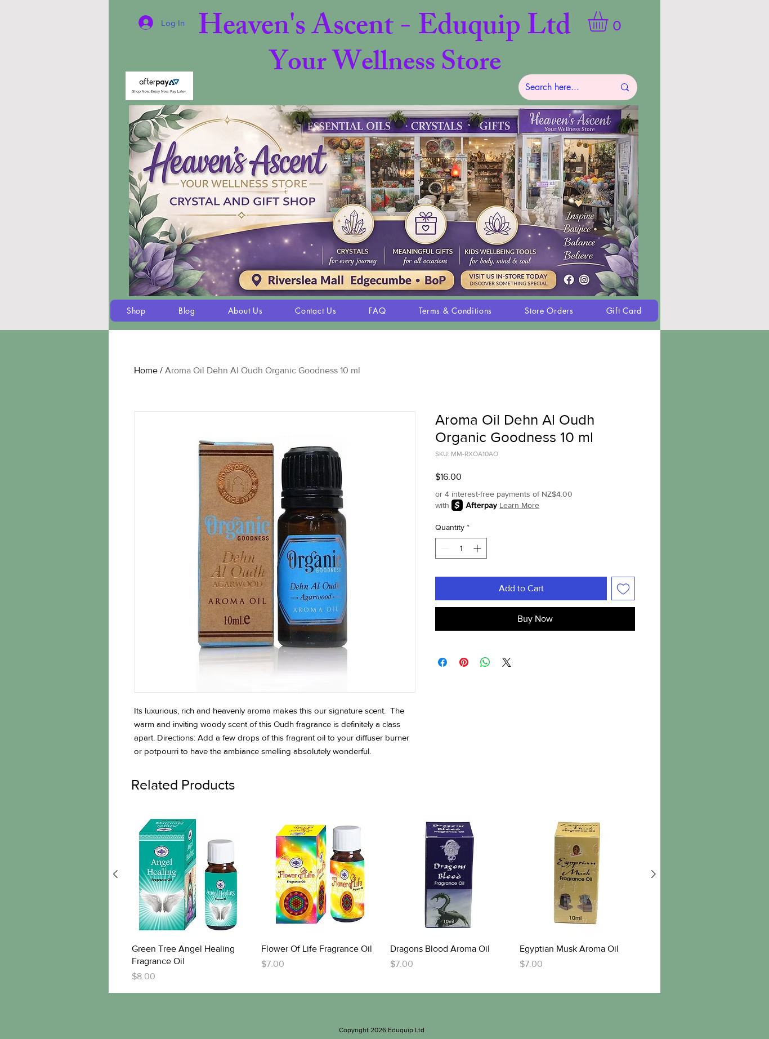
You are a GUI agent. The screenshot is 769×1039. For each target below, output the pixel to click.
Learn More (519, 505)
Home (146, 370)
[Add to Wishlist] (623, 588)
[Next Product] (653, 874)
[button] (610, 21)
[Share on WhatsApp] (485, 662)
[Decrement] (444, 548)
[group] (384, 899)
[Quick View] (191, 874)
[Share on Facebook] (442, 662)
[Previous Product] (115, 874)
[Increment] (478, 548)
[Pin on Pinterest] (464, 662)
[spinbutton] (461, 548)
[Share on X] (506, 662)
